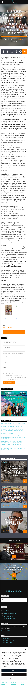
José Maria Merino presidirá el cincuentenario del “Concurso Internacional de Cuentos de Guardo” (14, 550)
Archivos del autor (14, 332)
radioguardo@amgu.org (10, 613)
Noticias (14, 9)
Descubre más (5, 630)
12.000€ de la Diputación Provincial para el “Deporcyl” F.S (14, 570)
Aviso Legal (6, 638)
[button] (26, 649)
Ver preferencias (14, 679)
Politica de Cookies (7, 642)
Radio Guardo (17, 40)
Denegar (14, 674)
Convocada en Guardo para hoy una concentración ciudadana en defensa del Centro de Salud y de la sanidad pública (13, 448)
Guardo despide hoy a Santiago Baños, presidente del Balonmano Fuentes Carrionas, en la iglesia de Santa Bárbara (13, 437)
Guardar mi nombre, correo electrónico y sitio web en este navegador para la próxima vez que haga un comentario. (16, 374)
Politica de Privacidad (8, 640)
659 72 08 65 (7, 610)
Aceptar (14, 670)
